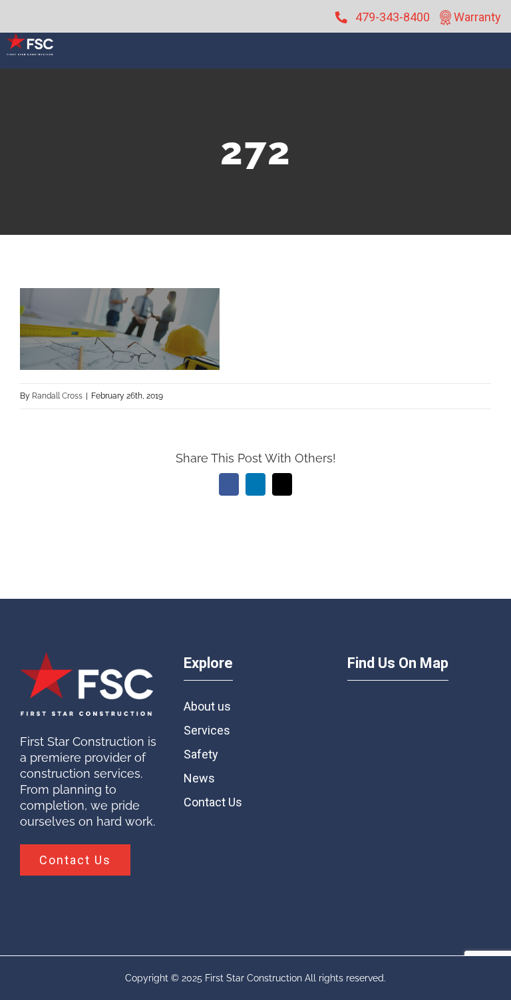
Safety (201, 754)
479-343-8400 (392, 17)
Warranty (476, 17)
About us (207, 706)
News (199, 778)
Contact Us (213, 802)
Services (207, 730)
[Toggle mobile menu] (495, 58)
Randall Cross (57, 396)
